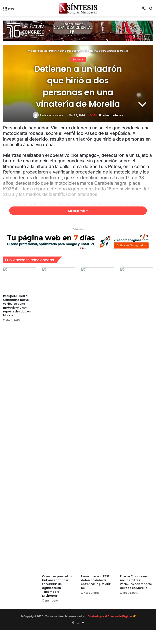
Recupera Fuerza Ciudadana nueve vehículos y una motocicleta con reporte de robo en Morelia (16, 305)
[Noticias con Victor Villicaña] (78, 8)
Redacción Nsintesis (51, 115)
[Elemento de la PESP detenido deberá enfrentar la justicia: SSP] (97, 419)
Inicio (33, 50)
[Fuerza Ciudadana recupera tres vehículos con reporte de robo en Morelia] (136, 419)
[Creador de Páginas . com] (78, 240)
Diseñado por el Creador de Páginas (110, 616)
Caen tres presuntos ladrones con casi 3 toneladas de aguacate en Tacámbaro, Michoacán (57, 586)
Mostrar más (77, 210)
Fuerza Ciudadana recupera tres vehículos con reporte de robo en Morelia (136, 582)
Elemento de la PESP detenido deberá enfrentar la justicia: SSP (96, 582)
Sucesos (42, 50)
